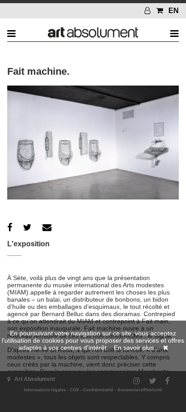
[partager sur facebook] (9, 227)
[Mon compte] (148, 10)
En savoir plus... (136, 347)
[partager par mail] (46, 227)
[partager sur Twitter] (27, 227)
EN (173, 10)
